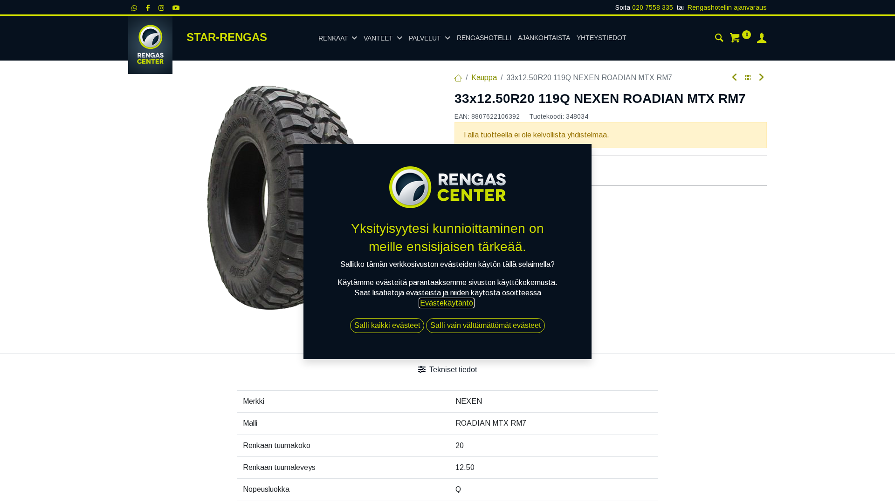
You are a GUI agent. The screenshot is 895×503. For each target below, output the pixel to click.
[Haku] (719, 39)
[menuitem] (484, 38)
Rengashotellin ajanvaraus (727, 7)
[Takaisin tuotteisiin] (748, 78)
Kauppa (484, 78)
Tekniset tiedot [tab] (452, 370)
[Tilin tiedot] (762, 39)
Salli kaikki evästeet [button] (387, 325)
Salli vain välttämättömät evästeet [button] (485, 325)
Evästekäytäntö (446, 303)
